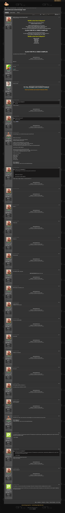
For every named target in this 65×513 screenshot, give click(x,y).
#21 (58, 399)
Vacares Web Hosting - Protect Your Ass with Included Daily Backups (22, 163)
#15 (58, 302)
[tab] (7, 12)
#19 (58, 367)
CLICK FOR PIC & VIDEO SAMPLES (18, 147)
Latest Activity (12, 12)
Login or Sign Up (57, 0)
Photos (18, 12)
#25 (58, 468)
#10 (58, 221)
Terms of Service (52, 502)
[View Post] (22, 118)
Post (9, 28)
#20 (58, 383)
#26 (58, 484)
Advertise (39, 502)
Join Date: (7, 24)
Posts (7, 12)
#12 (58, 253)
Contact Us (43, 502)
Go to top (58, 502)
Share (9, 75)
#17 (58, 334)
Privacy (47, 502)
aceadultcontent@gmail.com (16, 70)
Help (36, 502)
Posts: (6, 73)
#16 (58, 318)
